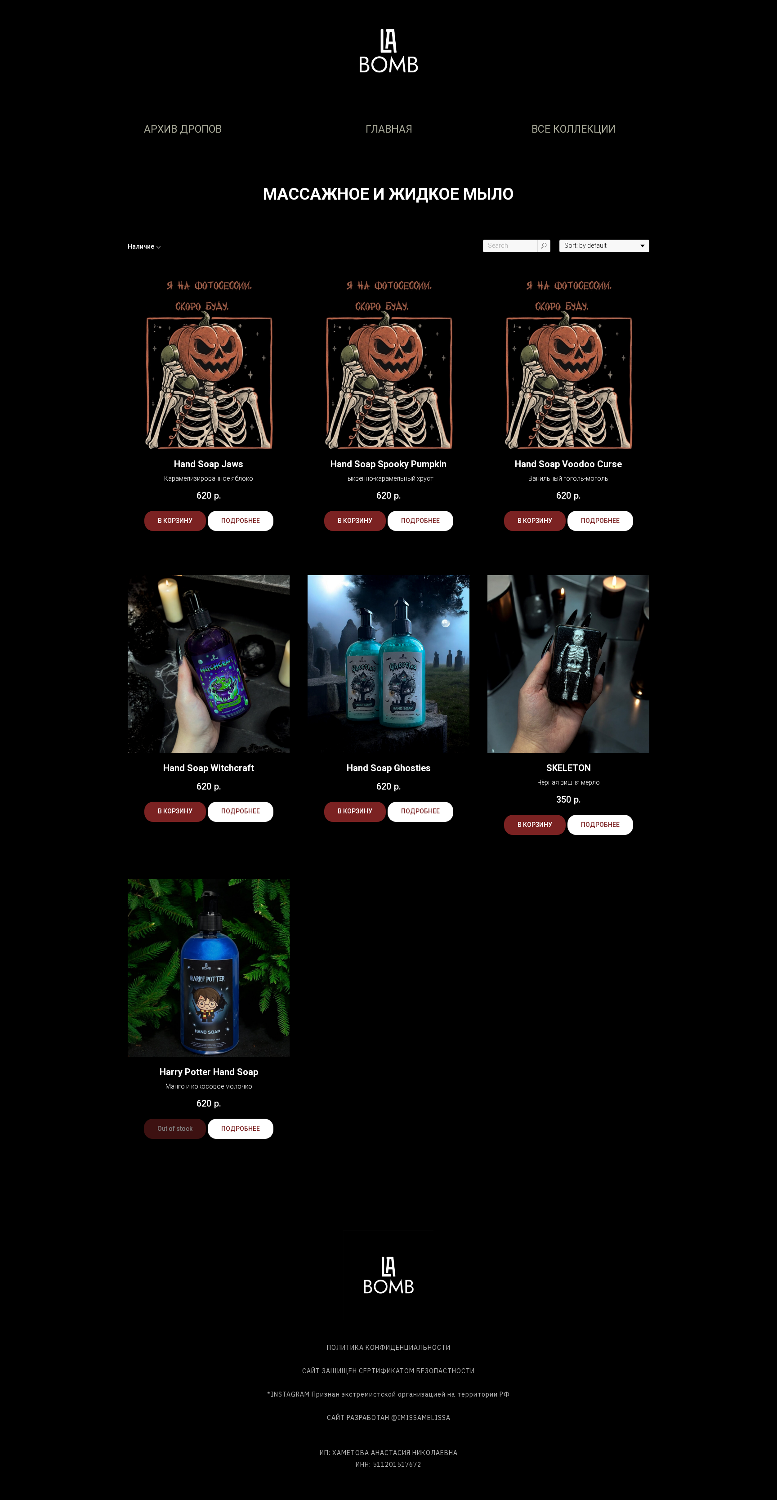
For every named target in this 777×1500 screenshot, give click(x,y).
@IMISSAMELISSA (421, 1418)
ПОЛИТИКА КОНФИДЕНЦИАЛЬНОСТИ (389, 1348)
